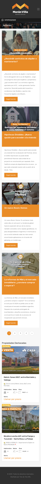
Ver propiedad (20, 368)
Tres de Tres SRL (25, 477)
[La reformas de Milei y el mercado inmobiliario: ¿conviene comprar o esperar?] (20, 264)
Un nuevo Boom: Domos (15, 208)
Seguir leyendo (11, 99)
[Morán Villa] (20, 16)
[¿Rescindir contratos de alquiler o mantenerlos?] (20, 43)
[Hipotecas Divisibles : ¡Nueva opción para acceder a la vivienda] (20, 119)
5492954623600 (10, 20)
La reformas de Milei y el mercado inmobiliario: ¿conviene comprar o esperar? (20, 282)
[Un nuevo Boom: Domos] (20, 194)
